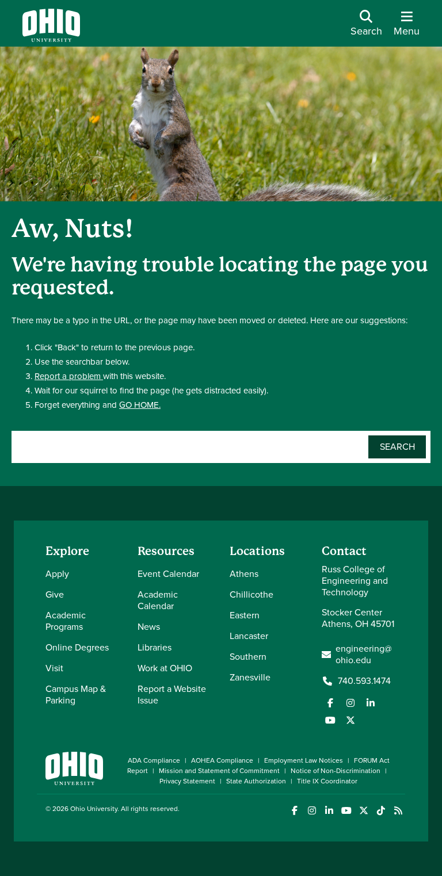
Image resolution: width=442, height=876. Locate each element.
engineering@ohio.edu (364, 654)
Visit (54, 668)
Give (54, 594)
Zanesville (250, 677)
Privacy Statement (187, 781)
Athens (244, 573)
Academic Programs (65, 621)
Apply (57, 573)
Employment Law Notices (303, 760)
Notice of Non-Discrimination (335, 771)
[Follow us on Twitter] (350, 720)
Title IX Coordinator (327, 781)
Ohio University (93, 809)
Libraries (155, 647)
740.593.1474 (364, 681)
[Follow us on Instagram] (350, 702)
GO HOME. (140, 405)
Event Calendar (168, 573)
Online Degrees (77, 647)
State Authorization (256, 781)
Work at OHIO (165, 668)
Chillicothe (251, 594)
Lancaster (249, 635)
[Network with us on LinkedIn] (370, 702)
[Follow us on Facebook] (330, 702)
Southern (248, 656)
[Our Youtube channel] (330, 720)
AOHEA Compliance (222, 760)
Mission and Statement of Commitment (219, 771)
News (149, 626)
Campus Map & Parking (75, 694)
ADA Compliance (154, 760)
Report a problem (69, 376)
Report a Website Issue (172, 694)
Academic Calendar (158, 600)
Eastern (245, 615)
